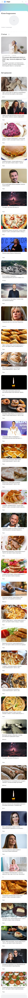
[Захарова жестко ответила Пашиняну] (14, 317)
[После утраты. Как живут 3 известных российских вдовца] (14, 294)
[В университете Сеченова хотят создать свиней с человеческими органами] (14, 776)
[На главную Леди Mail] (8, 2)
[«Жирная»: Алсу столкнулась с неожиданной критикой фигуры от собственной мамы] (14, 432)
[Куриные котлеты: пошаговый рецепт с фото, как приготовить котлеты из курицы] (14, 638)
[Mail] (5, 2)
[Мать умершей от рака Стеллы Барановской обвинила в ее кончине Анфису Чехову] (14, 822)
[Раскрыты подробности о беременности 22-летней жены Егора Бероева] (14, 959)
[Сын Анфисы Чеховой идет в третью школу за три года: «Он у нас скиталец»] (14, 868)
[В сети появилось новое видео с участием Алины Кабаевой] (14, 845)
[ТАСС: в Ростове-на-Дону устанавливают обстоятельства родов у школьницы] (14, 87)
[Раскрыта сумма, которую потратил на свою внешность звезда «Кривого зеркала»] (14, 523)
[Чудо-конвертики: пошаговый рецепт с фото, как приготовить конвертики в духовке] (14, 340)
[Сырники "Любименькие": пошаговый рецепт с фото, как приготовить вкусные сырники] (14, 500)
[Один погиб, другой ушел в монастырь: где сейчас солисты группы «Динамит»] (14, 110)
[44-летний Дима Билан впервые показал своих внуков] (14, 179)
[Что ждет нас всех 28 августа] (14, 202)
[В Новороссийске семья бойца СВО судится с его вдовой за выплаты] (14, 592)
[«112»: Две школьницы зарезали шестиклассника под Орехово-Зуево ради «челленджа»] (14, 386)
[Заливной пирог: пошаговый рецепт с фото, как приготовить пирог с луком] (14, 156)
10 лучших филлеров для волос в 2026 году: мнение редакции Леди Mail (14, 59)
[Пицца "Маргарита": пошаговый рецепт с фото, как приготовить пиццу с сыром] (14, 615)
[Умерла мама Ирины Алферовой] (14, 248)
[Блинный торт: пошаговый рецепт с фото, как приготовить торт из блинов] (14, 913)
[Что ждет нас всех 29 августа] (14, 753)
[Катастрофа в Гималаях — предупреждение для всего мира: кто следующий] (14, 271)
